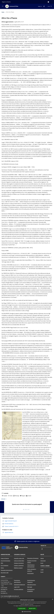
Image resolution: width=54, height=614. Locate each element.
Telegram (23, 496)
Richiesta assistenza (18, 589)
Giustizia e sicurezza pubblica (31, 561)
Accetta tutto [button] (22, 608)
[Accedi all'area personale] (48, 2)
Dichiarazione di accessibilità (30, 590)
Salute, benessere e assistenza (31, 570)
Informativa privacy (31, 584)
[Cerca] (51, 6)
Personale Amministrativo (6, 570)
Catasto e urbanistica (19, 565)
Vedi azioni (3, 499)
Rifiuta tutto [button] (32, 608)
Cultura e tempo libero (19, 560)
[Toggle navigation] (2, 6)
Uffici (2, 563)
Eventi (41, 572)
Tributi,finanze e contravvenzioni (31, 566)
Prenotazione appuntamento (17, 581)
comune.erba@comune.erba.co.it (11, 596)
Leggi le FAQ (17, 587)
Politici (2, 568)
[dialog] (27, 606)
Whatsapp (17, 496)
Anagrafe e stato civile (19, 558)
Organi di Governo (5, 558)
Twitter (11, 496)
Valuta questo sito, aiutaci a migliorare (28, 541)
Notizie (42, 558)
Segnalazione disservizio (19, 584)
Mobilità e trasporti (18, 568)
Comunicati (43, 560)
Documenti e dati (4, 572)
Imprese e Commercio (19, 563)
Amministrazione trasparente (31, 581)
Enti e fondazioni (4, 565)
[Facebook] (43, 6)
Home (3, 12)
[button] (27, 611)
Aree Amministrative (5, 560)
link (39, 605)
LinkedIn (29, 496)
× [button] (52, 599)
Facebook (5, 496)
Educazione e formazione (32, 558)
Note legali (29, 587)
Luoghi (42, 569)
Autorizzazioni (30, 573)
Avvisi (41, 563)
